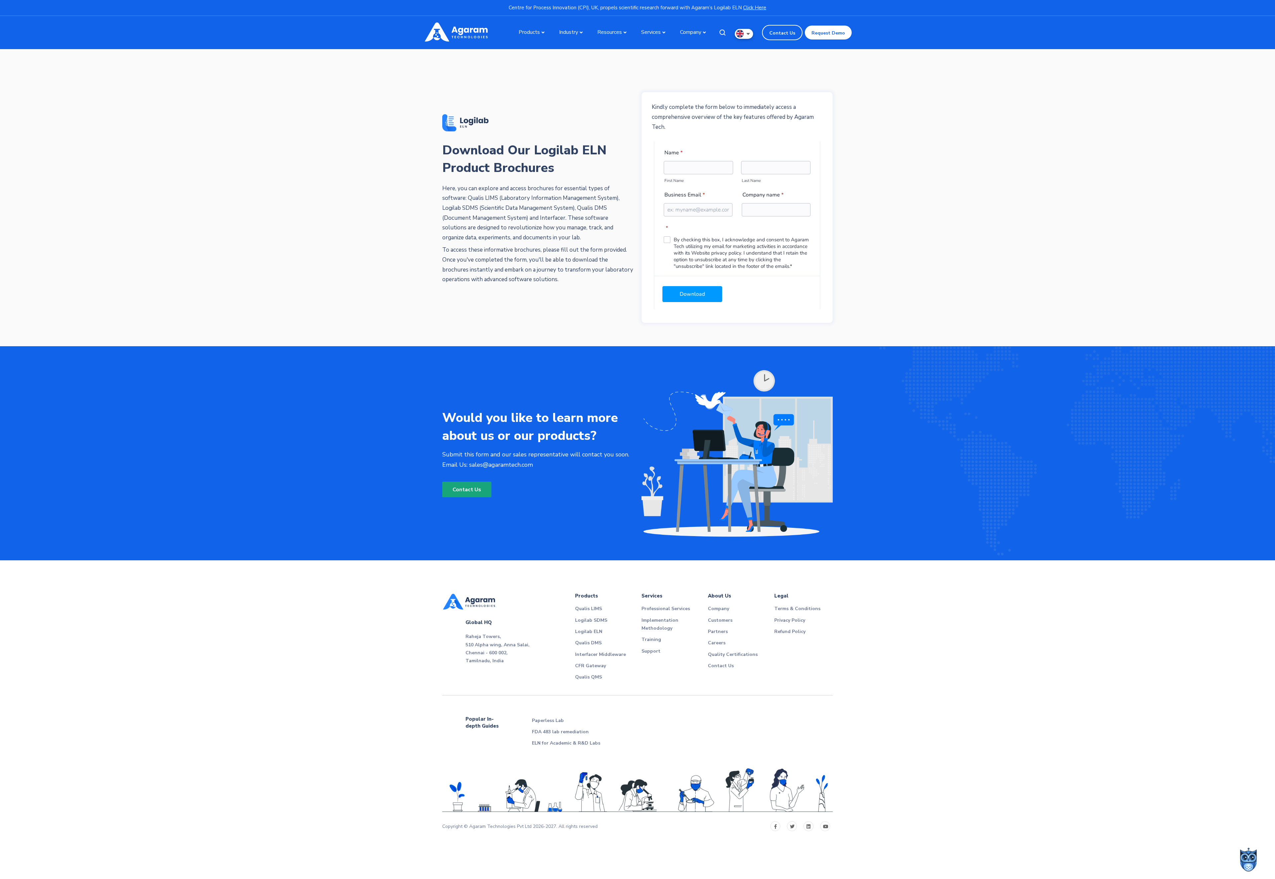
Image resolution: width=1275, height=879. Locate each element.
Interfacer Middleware (600, 654)
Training (651, 639)
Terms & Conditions (797, 608)
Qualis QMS (588, 677)
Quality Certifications (733, 654)
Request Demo (828, 33)
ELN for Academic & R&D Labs (566, 743)
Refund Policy (790, 631)
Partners (718, 631)
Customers (720, 620)
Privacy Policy (789, 620)
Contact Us (782, 33)
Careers (716, 643)
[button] (744, 34)
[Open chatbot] (1248, 859)
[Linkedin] (808, 826)
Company (718, 608)
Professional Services (665, 608)
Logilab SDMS (591, 620)
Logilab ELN (588, 631)
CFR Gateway (590, 666)
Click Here (754, 7)
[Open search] (722, 32)
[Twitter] (792, 826)
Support (650, 651)
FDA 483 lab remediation (560, 732)
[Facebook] (775, 826)
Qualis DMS (588, 643)
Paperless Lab (548, 720)
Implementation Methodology (659, 624)
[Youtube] (825, 826)
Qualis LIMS (588, 608)
